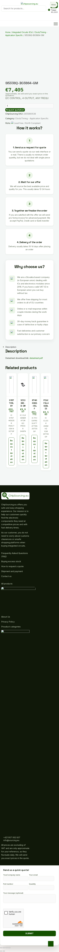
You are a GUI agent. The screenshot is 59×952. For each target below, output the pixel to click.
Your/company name (11, 875)
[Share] (4, 947)
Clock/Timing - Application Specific (32, 118)
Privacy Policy (8, 621)
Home (7, 32)
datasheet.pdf (36, 358)
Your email (33, 875)
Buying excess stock (11, 561)
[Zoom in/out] (9, 947)
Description (10, 347)
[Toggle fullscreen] (6, 947)
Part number (8, 884)
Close (53, 5)
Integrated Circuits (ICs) (22, 32)
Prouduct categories (11, 626)
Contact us (6, 576)
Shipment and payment (12, 571)
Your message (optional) (13, 893)
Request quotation (15, 110)
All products (6, 583)
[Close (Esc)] (1, 947)
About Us (5, 616)
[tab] (27, 347)
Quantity (32, 884)
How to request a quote (12, 566)
